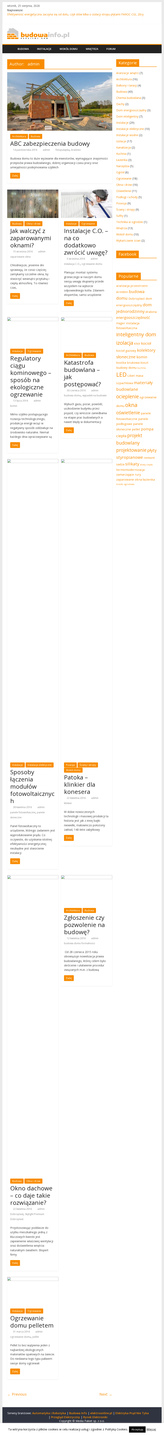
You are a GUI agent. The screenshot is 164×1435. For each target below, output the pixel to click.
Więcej (151, 1429)
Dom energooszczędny (131, 110)
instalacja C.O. (72, 264)
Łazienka (121, 160)
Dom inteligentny (127, 116)
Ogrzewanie (88, 223)
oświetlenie (128, 413)
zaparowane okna (20, 256)
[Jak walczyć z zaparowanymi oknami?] (32, 192)
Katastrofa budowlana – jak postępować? (82, 373)
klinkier (68, 803)
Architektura (19, 136)
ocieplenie (127, 396)
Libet (131, 376)
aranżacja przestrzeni (132, 286)
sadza (120, 464)
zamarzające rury (128, 474)
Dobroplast (16, 1214)
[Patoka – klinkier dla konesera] (86, 461)
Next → (105, 1394)
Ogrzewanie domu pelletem (32, 1321)
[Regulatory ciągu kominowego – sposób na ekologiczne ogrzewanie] (32, 319)
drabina (151, 312)
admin (46, 150)
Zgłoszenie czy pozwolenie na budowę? (84, 924)
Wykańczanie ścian (128, 240)
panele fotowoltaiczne (22, 812)
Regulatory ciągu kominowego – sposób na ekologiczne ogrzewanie (30, 376)
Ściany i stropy (88, 765)
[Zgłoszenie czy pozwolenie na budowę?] (86, 877)
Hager (120, 323)
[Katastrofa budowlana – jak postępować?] (86, 319)
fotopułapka (63, 150)
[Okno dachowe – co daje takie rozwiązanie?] (32, 877)
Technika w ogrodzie (129, 222)
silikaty (132, 464)
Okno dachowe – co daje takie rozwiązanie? (31, 1195)
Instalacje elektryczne (40, 765)
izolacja (124, 342)
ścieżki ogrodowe (125, 484)
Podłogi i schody (127, 197)
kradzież (76, 150)
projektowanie (131, 450)
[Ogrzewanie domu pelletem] (32, 1279)
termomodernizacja (130, 470)
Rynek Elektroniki (95, 1417)
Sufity (119, 216)
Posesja (70, 765)
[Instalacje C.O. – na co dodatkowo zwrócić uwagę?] (86, 192)
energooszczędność (133, 317)
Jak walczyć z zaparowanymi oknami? (30, 238)
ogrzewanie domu (92, 264)
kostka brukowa (128, 363)
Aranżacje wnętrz (127, 73)
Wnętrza (92, 49)
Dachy (120, 104)
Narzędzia (122, 166)
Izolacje (121, 141)
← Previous (17, 1394)
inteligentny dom (136, 334)
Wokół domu (69, 49)
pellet (35, 1337)
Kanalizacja (123, 147)
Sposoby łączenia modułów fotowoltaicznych (32, 786)
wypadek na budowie (94, 395)
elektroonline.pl (101, 1413)
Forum (111, 49)
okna (131, 405)
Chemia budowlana (128, 98)
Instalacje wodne (127, 135)
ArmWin (122, 292)
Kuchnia (121, 154)
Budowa (23, 49)
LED (121, 375)
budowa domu (72, 395)
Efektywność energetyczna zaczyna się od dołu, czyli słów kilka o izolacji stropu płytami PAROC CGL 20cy (75, 15)
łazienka (149, 479)
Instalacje (44, 49)
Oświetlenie (123, 191)
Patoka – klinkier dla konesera (79, 784)
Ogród (120, 172)
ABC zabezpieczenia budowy (50, 143)
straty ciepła (146, 464)
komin (13, 406)
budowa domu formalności (79, 943)
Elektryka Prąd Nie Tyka (132, 1413)
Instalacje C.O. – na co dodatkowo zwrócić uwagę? (86, 241)
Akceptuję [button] (137, 1429)
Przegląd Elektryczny (65, 1417)
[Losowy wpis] (153, 49)
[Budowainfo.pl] (38, 30)
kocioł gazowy (126, 350)
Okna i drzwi (33, 223)
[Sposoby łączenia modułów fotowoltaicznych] (32, 461)
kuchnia (141, 368)
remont (149, 458)
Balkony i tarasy (126, 85)
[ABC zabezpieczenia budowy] (59, 74)
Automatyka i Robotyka (49, 1413)
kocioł (146, 343)
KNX (137, 343)
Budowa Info (78, 1413)
